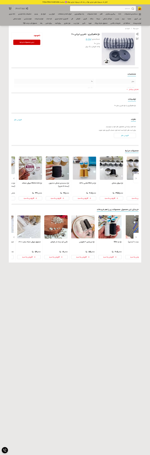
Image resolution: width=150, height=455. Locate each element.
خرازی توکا (136, 28)
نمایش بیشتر (134, 89)
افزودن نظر (18, 120)
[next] (14, 178)
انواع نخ (127, 28)
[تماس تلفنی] (5, 450)
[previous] (136, 178)
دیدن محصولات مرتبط (27, 42)
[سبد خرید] (10, 8)
